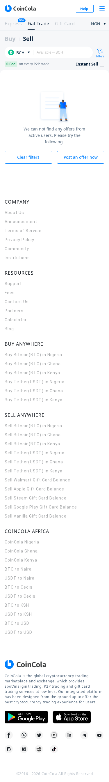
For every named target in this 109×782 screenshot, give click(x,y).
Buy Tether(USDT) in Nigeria (35, 381)
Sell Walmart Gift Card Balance (37, 480)
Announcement (21, 221)
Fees (10, 292)
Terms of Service (23, 230)
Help (84, 8)
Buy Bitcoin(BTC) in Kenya (32, 372)
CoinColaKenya (21, 560)
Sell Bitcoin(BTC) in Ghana (33, 435)
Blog (9, 328)
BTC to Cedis (19, 587)
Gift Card (65, 23)
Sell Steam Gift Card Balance (36, 498)
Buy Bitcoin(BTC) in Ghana (33, 363)
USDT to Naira (20, 578)
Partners (14, 310)
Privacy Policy (19, 239)
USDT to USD (18, 632)
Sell (28, 39)
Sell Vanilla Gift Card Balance (36, 516)
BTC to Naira (18, 569)
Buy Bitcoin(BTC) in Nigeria (33, 354)
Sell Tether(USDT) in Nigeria (35, 453)
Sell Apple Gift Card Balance (34, 489)
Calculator (16, 319)
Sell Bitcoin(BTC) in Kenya (32, 444)
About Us (14, 212)
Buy (10, 39)
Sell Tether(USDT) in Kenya (33, 471)
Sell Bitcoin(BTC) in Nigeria (33, 425)
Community (17, 248)
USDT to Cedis (20, 596)
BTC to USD (17, 623)
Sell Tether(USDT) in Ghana (34, 462)
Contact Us (17, 301)
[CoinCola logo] (20, 8)
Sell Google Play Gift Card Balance (41, 507)
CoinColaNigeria (22, 542)
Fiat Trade (38, 23)
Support (13, 283)
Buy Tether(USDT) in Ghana (34, 391)
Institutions (17, 257)
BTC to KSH (17, 605)
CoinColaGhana (21, 551)
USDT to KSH (18, 614)
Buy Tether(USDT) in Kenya (33, 400)
